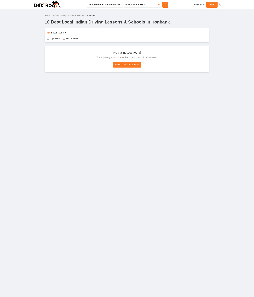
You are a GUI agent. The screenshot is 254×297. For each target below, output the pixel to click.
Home (47, 15)
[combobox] (105, 5)
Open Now (55, 38)
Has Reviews (72, 38)
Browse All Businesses (127, 64)
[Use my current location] (159, 5)
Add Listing (199, 4)
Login (212, 4)
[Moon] (220, 5)
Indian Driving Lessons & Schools (68, 15)
